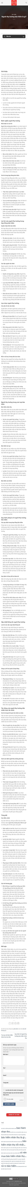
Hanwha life (15, 1159)
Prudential (21, 1163)
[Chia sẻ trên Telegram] (18, 1023)
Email (5, 1075)
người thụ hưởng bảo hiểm (6, 1161)
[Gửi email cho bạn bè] (15, 1023)
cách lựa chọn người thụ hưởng (13, 1149)
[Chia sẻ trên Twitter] (12, 1023)
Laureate (19, 1159)
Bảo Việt (4, 1149)
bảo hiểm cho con (13, 1132)
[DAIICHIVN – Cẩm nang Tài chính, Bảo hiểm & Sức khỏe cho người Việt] (14, 3)
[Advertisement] (14, 55)
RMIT (24, 1163)
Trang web (5, 1082)
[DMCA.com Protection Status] (14, 1178)
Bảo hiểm (14, 14)
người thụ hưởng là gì (14, 1163)
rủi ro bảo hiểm (8, 1166)
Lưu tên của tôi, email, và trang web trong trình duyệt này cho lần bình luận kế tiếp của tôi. (13, 1093)
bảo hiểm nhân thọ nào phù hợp (16, 1141)
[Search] (26, 2)
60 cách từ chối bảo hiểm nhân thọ (8, 1128)
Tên (4, 1068)
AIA (15, 1128)
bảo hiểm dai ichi (6, 1134)
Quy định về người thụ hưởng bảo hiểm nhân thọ (21, 1036)
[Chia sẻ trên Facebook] (9, 1023)
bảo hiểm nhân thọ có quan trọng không (18, 1134)
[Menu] (2, 3)
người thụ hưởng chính (5, 1163)
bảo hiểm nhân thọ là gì (12, 1137)
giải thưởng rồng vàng (8, 1159)
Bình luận (5, 1054)
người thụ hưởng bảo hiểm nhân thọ (18, 1161)
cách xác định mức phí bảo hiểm (13, 1153)
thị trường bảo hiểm (20, 1166)
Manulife (23, 1159)
